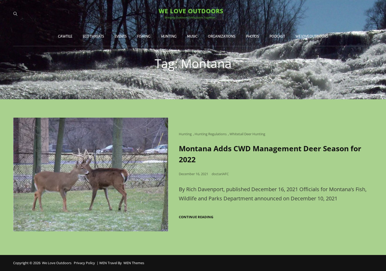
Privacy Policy (84, 262)
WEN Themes (133, 262)
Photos (252, 36)
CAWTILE (65, 36)
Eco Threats (93, 36)
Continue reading (196, 217)
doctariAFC (220, 173)
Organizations (221, 36)
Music (192, 36)
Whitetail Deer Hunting (247, 134)
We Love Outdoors (311, 36)
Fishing (143, 36)
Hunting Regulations (211, 134)
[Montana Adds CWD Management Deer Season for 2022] (90, 174)
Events (120, 36)
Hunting (168, 36)
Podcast (277, 36)
